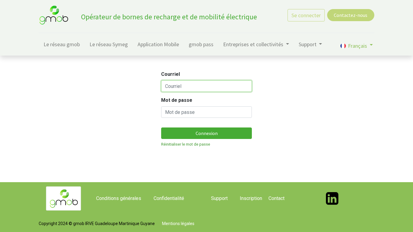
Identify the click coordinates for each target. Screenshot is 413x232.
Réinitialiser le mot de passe (185, 144)
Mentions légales (178, 223)
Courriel (170, 74)
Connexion (207, 133)
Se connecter (306, 15)
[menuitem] (62, 45)
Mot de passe (176, 100)
